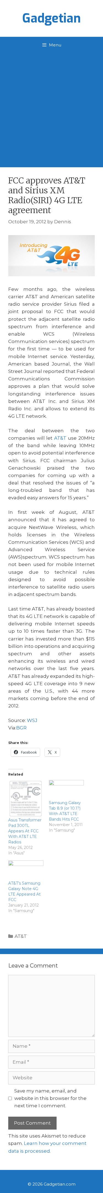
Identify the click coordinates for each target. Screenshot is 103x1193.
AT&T (60, 438)
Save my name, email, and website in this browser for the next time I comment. (50, 1098)
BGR (21, 728)
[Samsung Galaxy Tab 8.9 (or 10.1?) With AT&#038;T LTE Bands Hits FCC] (66, 790)
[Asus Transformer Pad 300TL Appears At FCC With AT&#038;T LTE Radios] (25, 798)
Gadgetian (51, 18)
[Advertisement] (51, 107)
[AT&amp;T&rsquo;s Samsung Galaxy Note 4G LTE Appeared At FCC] (25, 870)
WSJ (32, 720)
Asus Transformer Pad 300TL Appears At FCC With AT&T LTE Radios (24, 831)
